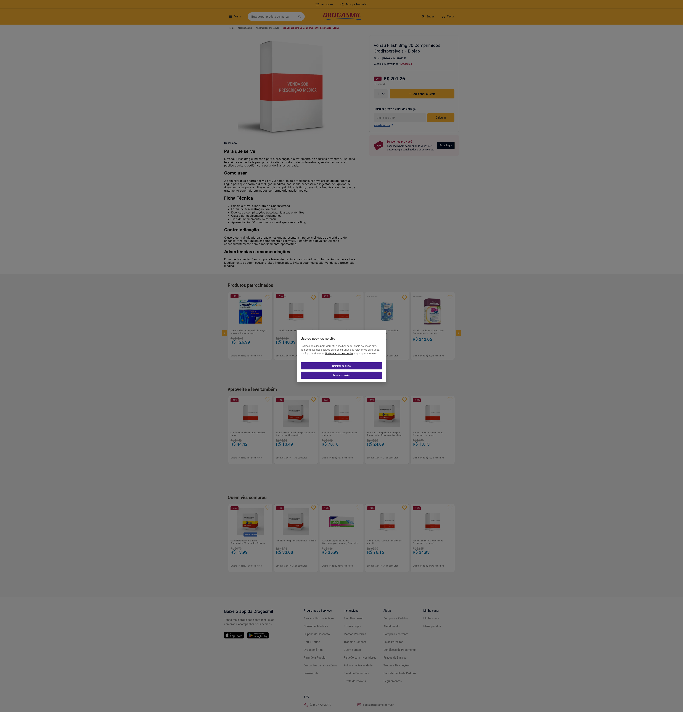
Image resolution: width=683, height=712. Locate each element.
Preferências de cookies (339, 353)
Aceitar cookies (341, 375)
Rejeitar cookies (341, 365)
